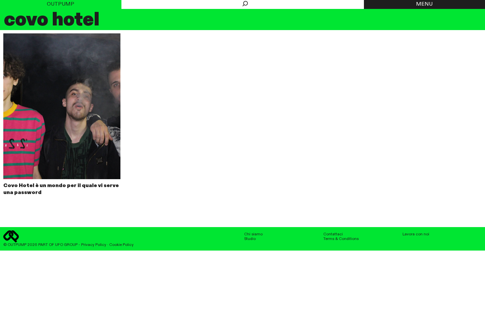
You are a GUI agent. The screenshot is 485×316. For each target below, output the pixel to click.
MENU (424, 4)
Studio (250, 239)
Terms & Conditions (341, 239)
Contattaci (333, 234)
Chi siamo (253, 234)
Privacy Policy (93, 245)
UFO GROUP (66, 245)
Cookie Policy (121, 245)
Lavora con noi (416, 234)
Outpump (60, 4)
